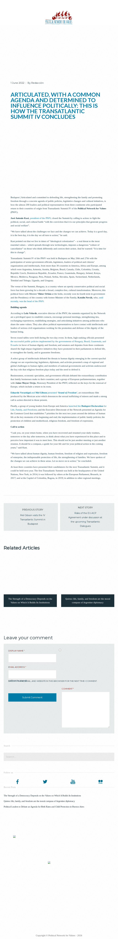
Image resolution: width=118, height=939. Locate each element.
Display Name (16, 650)
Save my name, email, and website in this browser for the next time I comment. (52, 681)
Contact (67, 912)
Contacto (68, 886)
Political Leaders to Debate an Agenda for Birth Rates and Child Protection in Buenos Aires (44, 806)
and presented (44, 392)
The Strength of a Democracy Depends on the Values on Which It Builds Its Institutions (42, 795)
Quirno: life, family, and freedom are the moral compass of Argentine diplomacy (39, 801)
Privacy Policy (70, 906)
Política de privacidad (73, 880)
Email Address (17, 667)
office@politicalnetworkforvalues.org (91, 861)
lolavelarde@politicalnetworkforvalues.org (80, 852)
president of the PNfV (40, 218)
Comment (68, 688)
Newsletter (69, 883)
